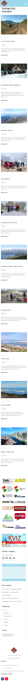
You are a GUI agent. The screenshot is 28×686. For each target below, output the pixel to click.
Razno (6, 619)
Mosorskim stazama (7, 130)
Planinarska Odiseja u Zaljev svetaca (11, 266)
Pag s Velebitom (5, 179)
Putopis (3, 88)
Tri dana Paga (5, 358)
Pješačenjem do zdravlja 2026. (10, 592)
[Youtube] (6, 678)
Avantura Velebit (6, 405)
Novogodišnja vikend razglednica (10, 85)
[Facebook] (2, 678)
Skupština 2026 (6, 595)
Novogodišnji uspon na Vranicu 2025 (12, 601)
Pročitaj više (5, 55)
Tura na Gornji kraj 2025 (8, 41)
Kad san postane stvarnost (10, 598)
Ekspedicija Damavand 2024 (9, 222)
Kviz (5, 610)
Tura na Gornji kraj (7, 555)
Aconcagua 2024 (5, 310)
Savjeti (6, 622)
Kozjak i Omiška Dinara (7, 452)
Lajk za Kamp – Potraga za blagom (12, 589)
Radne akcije (7, 616)
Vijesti (6, 625)
